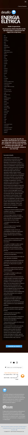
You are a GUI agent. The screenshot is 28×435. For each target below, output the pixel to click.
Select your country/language (14, 367)
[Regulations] (17, 362)
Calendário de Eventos (7, 428)
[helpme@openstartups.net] (13, 362)
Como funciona (6, 426)
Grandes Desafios (22, 426)
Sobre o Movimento (16, 428)
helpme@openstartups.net (11, 373)
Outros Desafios (22, 6)
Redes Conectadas (14, 426)
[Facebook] (11, 362)
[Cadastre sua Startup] (14, 346)
